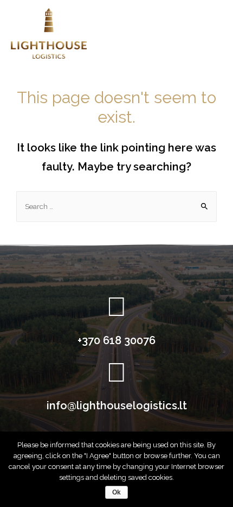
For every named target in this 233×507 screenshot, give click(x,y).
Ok (116, 492)
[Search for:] (116, 206)
